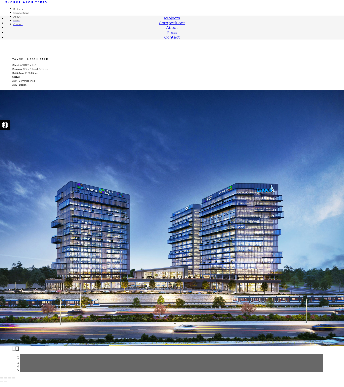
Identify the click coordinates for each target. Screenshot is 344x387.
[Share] (5, 377)
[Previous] (14, 348)
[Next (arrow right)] (5, 381)
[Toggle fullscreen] (9, 377)
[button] (5, 125)
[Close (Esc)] (1, 377)
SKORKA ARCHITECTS (26, 2)
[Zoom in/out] (13, 377)
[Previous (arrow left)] (1, 381)
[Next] (17, 348)
